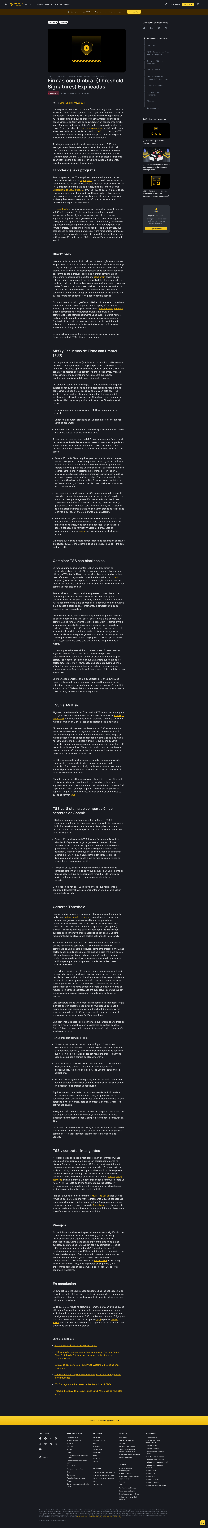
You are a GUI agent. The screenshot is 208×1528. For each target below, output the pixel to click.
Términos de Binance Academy (111, 1517)
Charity (95, 1461)
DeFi (98, 131)
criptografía (86, 180)
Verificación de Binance (127, 1488)
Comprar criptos (99, 1440)
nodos (82, 531)
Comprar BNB (150, 1473)
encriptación (62, 209)
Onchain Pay (97, 1484)
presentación (100, 1260)
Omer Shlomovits (68, 103)
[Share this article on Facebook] (151, 28)
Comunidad (71, 1475)
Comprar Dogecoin (152, 1479)
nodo (116, 577)
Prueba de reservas (126, 1458)
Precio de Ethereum (152, 1448)
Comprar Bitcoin (151, 1470)
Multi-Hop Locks (100, 1195)
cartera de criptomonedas (77, 917)
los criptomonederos (91, 128)
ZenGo (81, 103)
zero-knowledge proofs (111, 308)
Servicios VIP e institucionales (103, 1478)
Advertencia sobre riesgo (76, 1478)
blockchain (99, 277)
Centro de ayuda (125, 1474)
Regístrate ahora (156, 229)
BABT (95, 1455)
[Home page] (16, 4)
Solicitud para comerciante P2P (104, 1472)
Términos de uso (82, 1517)
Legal (69, 1452)
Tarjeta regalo (98, 1449)
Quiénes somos (72, 1437)
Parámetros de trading (127, 1491)
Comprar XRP (150, 1476)
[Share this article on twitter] (144, 28)
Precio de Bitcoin (151, 1445)
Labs (95, 1481)
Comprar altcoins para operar (155, 1485)
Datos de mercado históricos (129, 1455)
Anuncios (70, 1443)
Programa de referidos (127, 1446)
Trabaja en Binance (74, 1440)
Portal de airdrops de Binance (129, 1494)
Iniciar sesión (175, 4)
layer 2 (111, 1176)
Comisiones (123, 1482)
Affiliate (122, 1443)
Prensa (69, 1449)
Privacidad (71, 1466)
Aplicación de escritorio (127, 1440)
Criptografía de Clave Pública (68, 190)
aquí (72, 794)
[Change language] (198, 4)
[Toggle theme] (203, 4)
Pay (94, 1443)
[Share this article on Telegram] (158, 28)
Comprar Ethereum (152, 1482)
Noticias (70, 1446)
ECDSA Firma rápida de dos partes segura (75, 1345)
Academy (96, 1446)
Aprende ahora (134, 12)
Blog (68, 1472)
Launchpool (97, 1452)
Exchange (96, 1437)
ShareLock (98, 1205)
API (120, 1485)
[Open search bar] (166, 4)
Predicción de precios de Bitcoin (156, 1462)
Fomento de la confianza (75, 1469)
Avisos (69, 1481)
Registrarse (188, 4)
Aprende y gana (151, 1437)
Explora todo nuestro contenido (102, 1421)
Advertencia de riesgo (94, 1517)
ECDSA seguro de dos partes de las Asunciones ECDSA (83, 1384)
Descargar (123, 1437)
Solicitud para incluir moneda (103, 1475)
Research (96, 1458)
